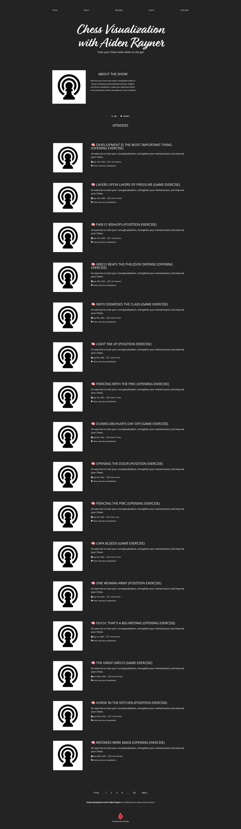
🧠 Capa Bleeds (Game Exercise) (118, 543)
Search (151, 10)
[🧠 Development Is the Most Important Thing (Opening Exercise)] (68, 158)
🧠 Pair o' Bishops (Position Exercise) (123, 224)
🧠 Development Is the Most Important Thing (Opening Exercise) (131, 146)
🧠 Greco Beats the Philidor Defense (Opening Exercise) (132, 266)
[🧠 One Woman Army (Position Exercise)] (68, 596)
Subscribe (184, 10)
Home (55, 10)
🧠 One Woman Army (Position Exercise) (126, 583)
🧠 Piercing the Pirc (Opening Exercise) (125, 503)
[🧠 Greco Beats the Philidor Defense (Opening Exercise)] (68, 277)
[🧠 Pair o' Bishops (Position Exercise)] (68, 237)
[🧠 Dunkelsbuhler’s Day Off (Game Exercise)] (68, 436)
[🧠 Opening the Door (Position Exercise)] (68, 476)
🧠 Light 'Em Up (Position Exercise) (121, 344)
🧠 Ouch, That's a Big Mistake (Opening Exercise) (133, 623)
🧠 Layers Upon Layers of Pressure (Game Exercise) (135, 184)
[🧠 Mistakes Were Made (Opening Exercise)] (68, 755)
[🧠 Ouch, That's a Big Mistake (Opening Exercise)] (68, 636)
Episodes (119, 10)
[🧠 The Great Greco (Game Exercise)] (68, 676)
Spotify (126, 116)
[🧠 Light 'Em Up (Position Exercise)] (68, 357)
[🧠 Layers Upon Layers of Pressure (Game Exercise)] (68, 197)
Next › (145, 792)
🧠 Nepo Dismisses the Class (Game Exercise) (129, 304)
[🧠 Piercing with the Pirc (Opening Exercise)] (68, 397)
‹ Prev (96, 792)
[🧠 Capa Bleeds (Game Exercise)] (68, 556)
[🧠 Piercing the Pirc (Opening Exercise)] (68, 516)
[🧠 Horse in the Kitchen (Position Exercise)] (68, 715)
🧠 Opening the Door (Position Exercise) (127, 463)
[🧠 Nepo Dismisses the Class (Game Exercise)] (68, 317)
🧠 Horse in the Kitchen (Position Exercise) (129, 702)
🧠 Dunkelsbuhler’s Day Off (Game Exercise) (129, 423)
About (86, 10)
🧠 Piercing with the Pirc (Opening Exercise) (130, 383)
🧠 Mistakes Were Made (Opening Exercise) (128, 742)
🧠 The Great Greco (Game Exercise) (121, 662)
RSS (115, 116)
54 (134, 792)
